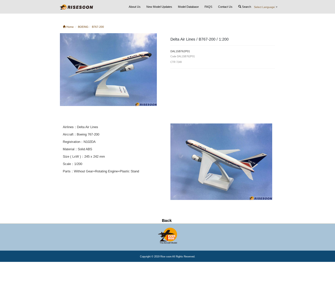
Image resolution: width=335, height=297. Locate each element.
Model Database (188, 6)
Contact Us (225, 6)
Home (70, 26)
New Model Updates (159, 6)
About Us (135, 6)
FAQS (208, 6)
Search (246, 6)
